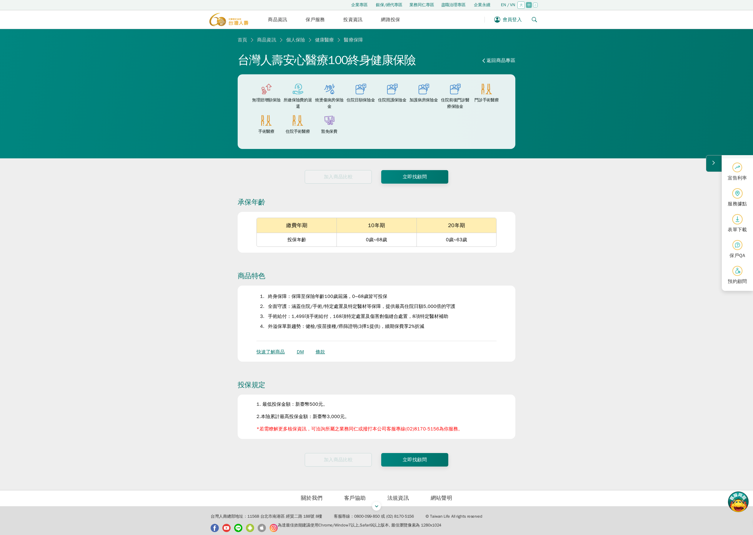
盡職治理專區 (453, 4)
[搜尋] (534, 19)
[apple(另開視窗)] (262, 528)
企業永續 (482, 4)
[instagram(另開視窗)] (273, 528)
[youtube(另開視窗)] (226, 528)
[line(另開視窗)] (238, 528)
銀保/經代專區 (389, 4)
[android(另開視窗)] (250, 528)
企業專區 (359, 4)
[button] (278, 19)
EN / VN (508, 4)
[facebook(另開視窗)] (215, 528)
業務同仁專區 (421, 4)
